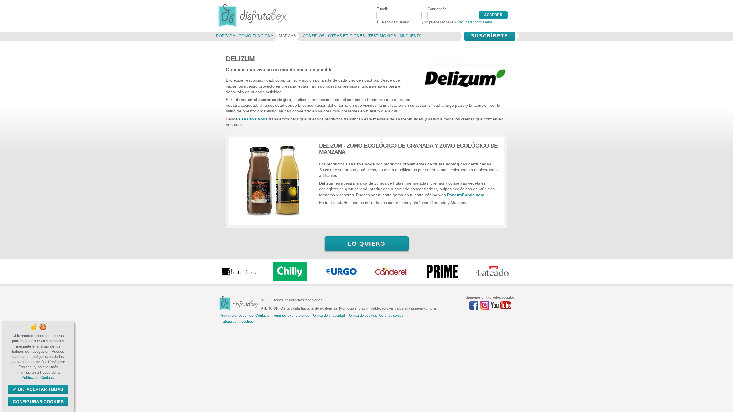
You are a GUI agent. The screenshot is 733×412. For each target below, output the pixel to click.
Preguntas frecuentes (236, 315)
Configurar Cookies (38, 401)
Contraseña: (437, 9)
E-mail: (382, 9)
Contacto (262, 315)
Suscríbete (489, 35)
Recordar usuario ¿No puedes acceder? (437, 22)
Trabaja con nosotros (236, 321)
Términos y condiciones (290, 315)
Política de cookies (362, 315)
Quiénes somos (391, 315)
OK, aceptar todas (40, 389)
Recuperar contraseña (474, 22)
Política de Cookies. (38, 377)
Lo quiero (366, 244)
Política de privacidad (328, 315)
